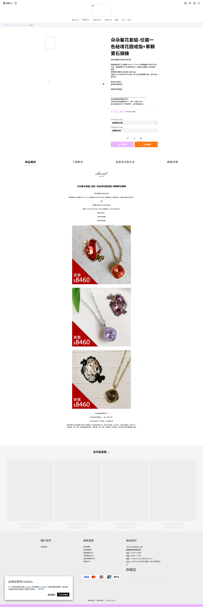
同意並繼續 (63, 594)
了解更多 (40, 589)
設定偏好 (51, 594)
